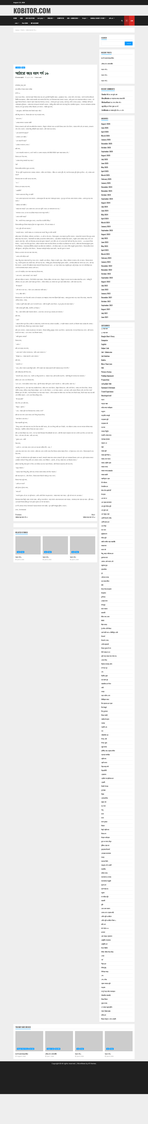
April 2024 (105, 218)
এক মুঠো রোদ (114, 94)
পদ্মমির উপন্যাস (105, 719)
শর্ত (102, 959)
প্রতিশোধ (103, 758)
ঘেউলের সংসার (105, 577)
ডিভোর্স (103, 636)
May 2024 (104, 214)
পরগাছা (103, 723)
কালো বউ (103, 549)
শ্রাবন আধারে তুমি (105, 983)
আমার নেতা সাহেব (105, 458)
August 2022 (105, 281)
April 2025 (105, 171)
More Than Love (106, 364)
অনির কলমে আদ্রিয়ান (106, 407)
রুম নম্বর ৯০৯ (105, 928)
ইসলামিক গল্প (104, 486)
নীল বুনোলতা (104, 711)
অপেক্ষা (103, 427)
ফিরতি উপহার (104, 786)
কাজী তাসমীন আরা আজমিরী (108, 541)
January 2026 (106, 139)
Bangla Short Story (98, 18)
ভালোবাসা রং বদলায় (106, 877)
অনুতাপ (103, 411)
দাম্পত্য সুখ (104, 668)
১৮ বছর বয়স (18, 67)
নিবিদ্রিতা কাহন (105, 699)
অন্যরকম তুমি (104, 419)
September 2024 (107, 199)
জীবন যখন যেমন (105, 616)
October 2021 (106, 301)
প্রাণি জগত (104, 762)
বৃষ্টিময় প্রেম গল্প (105, 845)
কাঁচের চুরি (104, 537)
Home (15, 18)
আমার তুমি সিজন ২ (106, 455)
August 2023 (105, 234)
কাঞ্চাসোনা (103, 545)
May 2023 (104, 246)
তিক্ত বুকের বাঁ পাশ (106, 648)
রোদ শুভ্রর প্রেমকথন (106, 936)
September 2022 (107, 278)
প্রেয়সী (103, 782)
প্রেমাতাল (103, 774)
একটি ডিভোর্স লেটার (106, 518)
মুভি (102, 904)
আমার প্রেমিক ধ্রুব (106, 462)
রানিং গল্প (111, 18)
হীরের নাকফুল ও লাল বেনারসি (108, 1019)
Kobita (103, 360)
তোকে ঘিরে (104, 660)
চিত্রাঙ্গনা (103, 593)
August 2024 (105, 203)
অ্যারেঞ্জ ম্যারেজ (105, 439)
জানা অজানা (104, 608)
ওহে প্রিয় (103, 526)
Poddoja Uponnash (107, 376)
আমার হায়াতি (104, 474)
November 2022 (106, 270)
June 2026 (104, 128)
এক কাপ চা (104, 498)
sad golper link (106, 384)
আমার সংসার (104, 466)
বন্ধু (102, 810)
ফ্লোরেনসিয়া (104, 798)
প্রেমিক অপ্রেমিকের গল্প (107, 778)
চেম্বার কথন (104, 600)
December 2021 (106, 297)
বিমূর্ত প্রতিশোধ (105, 829)
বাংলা (102, 813)
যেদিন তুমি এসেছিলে (106, 916)
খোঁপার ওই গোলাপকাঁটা (107, 63)
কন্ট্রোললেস (104, 533)
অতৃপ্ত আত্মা (104, 403)
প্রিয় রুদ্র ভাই (105, 766)
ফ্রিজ (102, 794)
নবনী (102, 687)
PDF (102, 368)
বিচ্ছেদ (103, 825)
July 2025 (104, 159)
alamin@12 (20, 77)
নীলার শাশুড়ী (104, 715)
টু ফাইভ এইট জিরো (106, 628)
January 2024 (106, 226)
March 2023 (105, 254)
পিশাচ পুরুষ (104, 742)
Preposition (105, 380)
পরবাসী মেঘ (104, 727)
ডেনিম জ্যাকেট (105, 644)
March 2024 (105, 222)
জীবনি (102, 620)
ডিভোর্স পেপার (104, 640)
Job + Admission (72, 18)
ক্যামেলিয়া (104, 569)
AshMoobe (105, 110)
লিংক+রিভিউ (25, 23)
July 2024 (104, 207)
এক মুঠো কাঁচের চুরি (106, 506)
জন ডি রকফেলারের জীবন (107, 58)
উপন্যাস (84, 18)
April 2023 (105, 250)
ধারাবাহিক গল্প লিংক (106, 683)
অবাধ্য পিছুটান (105, 431)
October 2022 (106, 274)
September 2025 (107, 151)
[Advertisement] (55, 50)
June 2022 (104, 289)
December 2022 (106, 266)
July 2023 (104, 238)
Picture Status (106, 372)
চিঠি (102, 585)
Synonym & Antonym (108, 387)
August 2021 (105, 309)
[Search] (122, 21)
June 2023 (104, 242)
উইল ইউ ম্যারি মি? (106, 490)
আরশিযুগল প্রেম (105, 478)
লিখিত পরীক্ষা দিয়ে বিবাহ (107, 952)
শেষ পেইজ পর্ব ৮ (117, 102)
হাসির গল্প (103, 1015)
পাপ (102, 731)
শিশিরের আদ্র (104, 971)
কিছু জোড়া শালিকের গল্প (107, 553)
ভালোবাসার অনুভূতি (106, 881)
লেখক (16, 23)
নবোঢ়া (102, 691)
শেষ (102, 975)
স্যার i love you (105, 1011)
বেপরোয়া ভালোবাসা (106, 853)
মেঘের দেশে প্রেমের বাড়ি (107, 912)
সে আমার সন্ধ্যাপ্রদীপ (106, 1007)
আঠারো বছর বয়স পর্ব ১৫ (89, 515)
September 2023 (107, 230)
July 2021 (104, 313)
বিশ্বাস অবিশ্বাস (105, 837)
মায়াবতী (103, 900)
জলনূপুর (103, 604)
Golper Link (105, 348)
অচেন (18, 552)
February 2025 (106, 179)
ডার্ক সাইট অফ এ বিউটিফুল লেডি (109, 632)
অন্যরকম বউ (104, 423)
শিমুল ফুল (103, 963)
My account (35, 23)
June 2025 (104, 163)
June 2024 (104, 210)
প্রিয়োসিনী (104, 770)
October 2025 (106, 147)
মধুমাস (103, 892)
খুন (102, 573)
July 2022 (104, 285)
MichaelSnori (106, 102)
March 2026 (105, 136)
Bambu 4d (105, 94)
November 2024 (106, 191)
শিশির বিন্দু (103, 967)
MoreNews (81, 1063)
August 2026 (105, 124)
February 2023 (106, 258)
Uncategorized (106, 395)
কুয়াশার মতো (104, 557)
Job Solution (30, 18)
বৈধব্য (102, 857)
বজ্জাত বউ (103, 802)
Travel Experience (107, 391)
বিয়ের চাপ (103, 833)
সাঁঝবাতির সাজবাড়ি (106, 995)
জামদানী (103, 612)
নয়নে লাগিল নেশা (105, 695)
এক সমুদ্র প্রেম (105, 514)
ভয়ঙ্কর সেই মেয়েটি (106, 865)
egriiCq (104, 106)
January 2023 (106, 262)
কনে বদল (103, 529)
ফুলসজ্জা (103, 790)
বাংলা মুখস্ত (40, 18)
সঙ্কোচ (103, 987)
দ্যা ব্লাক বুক (104, 679)
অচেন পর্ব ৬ (28, 545)
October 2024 (106, 195)
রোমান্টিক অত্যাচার (106, 940)
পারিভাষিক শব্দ (104, 735)
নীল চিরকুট (104, 707)
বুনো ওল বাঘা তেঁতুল (106, 841)
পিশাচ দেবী (104, 739)
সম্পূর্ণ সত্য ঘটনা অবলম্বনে (108, 991)
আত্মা (102, 447)
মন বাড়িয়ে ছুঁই (104, 896)
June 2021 (104, 317)
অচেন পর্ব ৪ (82, 545)
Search (104, 38)
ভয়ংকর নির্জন (104, 861)
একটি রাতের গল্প (105, 522)
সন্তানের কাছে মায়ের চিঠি (118, 98)
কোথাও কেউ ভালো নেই (107, 561)
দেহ (102, 671)
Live (132, 21)
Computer (60, 18)
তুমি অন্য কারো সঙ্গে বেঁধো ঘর (108, 656)
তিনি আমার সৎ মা (105, 652)
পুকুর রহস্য (104, 746)
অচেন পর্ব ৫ (55, 545)
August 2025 (105, 155)
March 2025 (105, 175)
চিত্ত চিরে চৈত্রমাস (106, 589)
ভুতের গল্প (103, 884)
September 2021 (107, 305)
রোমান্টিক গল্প (104, 944)
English (50, 18)
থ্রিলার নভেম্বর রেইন (106, 664)
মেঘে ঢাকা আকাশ (105, 908)
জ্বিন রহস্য (104, 624)
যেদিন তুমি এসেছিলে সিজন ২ (108, 920)
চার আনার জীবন (105, 581)
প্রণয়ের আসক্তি (105, 754)
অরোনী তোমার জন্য (106, 435)
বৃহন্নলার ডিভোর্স (105, 849)
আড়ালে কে (104, 443)
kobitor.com (32, 10)
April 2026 (105, 132)
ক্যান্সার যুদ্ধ (104, 565)
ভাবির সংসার (104, 873)
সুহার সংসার (104, 1003)
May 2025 (104, 167)
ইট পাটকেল (104, 482)
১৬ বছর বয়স (104, 328)
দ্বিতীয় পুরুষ (104, 675)
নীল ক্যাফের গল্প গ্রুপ (106, 703)
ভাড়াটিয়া (103, 869)
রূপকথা (103, 932)
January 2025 (106, 183)
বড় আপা (103, 806)
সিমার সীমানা (104, 999)
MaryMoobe (105, 98)
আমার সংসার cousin (106, 470)
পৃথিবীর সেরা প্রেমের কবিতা (108, 750)
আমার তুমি (104, 451)
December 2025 (106, 143)
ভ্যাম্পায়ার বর (104, 888)
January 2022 (106, 293)
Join (21, 18)
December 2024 (106, 187)
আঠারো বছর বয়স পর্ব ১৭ (21, 515)
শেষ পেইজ (104, 979)
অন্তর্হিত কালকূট (105, 415)
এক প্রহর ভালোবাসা (106, 502)
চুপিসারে (103, 597)
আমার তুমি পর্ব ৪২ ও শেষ (117, 110)
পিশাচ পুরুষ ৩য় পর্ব (113, 106)
